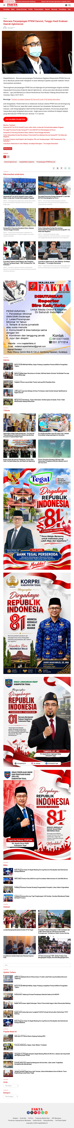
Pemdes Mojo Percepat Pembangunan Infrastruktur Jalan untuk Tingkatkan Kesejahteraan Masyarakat (38, 1063)
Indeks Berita (37, 1120)
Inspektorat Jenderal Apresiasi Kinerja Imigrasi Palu (18, 956)
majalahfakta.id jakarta (26, 162)
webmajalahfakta (11, 27)
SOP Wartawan (56, 1118)
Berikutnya (7, 148)
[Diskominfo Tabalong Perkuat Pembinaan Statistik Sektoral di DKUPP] (8, 996)
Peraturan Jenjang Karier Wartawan (19, 1120)
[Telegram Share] (65, 168)
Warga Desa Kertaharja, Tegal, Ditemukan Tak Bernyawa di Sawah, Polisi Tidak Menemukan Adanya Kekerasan (39, 400)
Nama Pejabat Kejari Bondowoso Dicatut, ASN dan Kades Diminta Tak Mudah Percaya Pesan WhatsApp (41, 374)
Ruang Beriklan (48, 1120)
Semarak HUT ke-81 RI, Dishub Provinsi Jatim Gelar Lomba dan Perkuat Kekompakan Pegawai (33, 127)
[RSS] (46, 1112)
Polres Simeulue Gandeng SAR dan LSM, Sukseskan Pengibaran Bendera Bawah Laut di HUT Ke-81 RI (53, 461)
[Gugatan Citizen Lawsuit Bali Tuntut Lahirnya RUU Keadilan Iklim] (8, 384)
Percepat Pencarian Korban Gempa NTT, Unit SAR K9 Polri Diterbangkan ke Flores (29, 130)
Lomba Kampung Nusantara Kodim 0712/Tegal (18, 930)
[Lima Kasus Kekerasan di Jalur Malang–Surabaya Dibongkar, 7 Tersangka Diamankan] (54, 250)
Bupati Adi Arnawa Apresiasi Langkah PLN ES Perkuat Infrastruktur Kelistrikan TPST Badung (41, 1013)
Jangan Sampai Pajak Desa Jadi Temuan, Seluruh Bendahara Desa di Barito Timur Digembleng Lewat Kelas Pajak (40, 1072)
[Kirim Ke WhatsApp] (69, 168)
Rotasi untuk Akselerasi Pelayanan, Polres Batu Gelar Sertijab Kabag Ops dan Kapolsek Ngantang (19, 460)
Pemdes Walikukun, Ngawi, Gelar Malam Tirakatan (30, 1045)
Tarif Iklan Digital (60, 1120)
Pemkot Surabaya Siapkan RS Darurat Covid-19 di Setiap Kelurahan (36, 99)
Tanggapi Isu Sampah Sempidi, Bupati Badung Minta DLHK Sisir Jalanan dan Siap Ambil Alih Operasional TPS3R (42, 1054)
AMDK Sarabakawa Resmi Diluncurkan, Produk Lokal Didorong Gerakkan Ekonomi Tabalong (40, 977)
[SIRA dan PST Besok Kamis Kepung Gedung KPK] (8, 1038)
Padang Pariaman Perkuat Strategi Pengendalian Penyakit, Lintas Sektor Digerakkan (41, 887)
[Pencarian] (69, 5)
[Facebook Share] (53, 168)
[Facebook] (28, 1112)
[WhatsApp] (42, 1112)
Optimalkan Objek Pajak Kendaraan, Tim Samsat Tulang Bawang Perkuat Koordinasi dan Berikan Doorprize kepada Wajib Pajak (18, 435)
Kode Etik (23, 1118)
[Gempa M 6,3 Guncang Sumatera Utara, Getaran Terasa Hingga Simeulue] (19, 217)
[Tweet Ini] (57, 168)
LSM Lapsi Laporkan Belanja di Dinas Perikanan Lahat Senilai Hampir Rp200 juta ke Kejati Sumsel (40, 391)
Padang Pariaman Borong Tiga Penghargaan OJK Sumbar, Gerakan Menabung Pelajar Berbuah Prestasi (41, 897)
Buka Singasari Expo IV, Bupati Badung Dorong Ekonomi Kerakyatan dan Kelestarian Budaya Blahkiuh (41, 870)
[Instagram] (39, 1112)
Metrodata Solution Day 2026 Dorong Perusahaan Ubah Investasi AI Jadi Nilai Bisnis (41, 878)
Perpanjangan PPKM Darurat (46, 162)
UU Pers (30, 1118)
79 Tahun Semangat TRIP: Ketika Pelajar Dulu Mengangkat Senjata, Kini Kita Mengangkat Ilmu (53, 956)
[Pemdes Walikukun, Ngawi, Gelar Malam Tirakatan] (8, 1047)
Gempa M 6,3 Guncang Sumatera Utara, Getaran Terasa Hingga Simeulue (26, 132)
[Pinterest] (35, 1112)
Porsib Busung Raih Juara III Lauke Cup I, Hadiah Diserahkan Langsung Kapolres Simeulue (53, 434)
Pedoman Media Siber (42, 1118)
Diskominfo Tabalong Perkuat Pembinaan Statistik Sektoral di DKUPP (36, 994)
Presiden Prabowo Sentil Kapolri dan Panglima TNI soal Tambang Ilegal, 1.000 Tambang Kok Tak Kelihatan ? (34, 140)
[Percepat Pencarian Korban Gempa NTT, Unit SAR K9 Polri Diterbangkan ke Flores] (54, 185)
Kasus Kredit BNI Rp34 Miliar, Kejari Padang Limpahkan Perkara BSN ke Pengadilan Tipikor (41, 365)
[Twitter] (31, 1112)
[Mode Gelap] (66, 5)
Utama (5, 18)
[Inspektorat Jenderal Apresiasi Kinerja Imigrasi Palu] (19, 945)
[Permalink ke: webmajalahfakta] (4, 28)
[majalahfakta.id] (12, 5)
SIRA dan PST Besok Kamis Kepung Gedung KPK (29, 1036)
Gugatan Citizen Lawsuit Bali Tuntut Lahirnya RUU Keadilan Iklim (34, 382)
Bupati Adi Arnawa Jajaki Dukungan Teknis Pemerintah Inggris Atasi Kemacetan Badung (42, 1003)
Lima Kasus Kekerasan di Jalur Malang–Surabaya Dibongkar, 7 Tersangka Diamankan (30, 143)
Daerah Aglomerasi (10, 162)
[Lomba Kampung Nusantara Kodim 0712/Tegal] (19, 919)
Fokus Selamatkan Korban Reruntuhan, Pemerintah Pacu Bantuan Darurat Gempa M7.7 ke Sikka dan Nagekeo (35, 135)
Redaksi (15, 1118)
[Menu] (4, 5)
